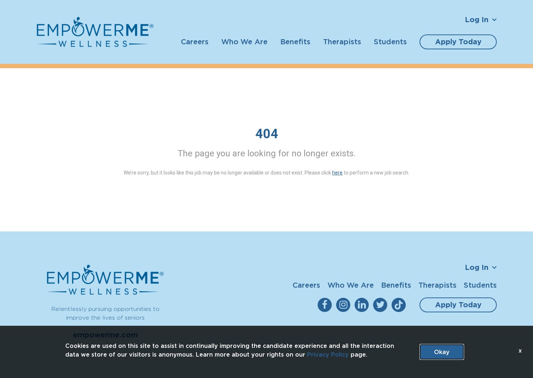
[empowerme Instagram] (344, 305)
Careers (194, 41)
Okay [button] (442, 352)
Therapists (342, 41)
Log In (476, 19)
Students (390, 41)
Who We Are (244, 41)
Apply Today (458, 41)
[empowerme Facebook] (326, 305)
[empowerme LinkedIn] (363, 305)
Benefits (295, 41)
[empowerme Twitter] (381, 305)
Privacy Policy (328, 354)
